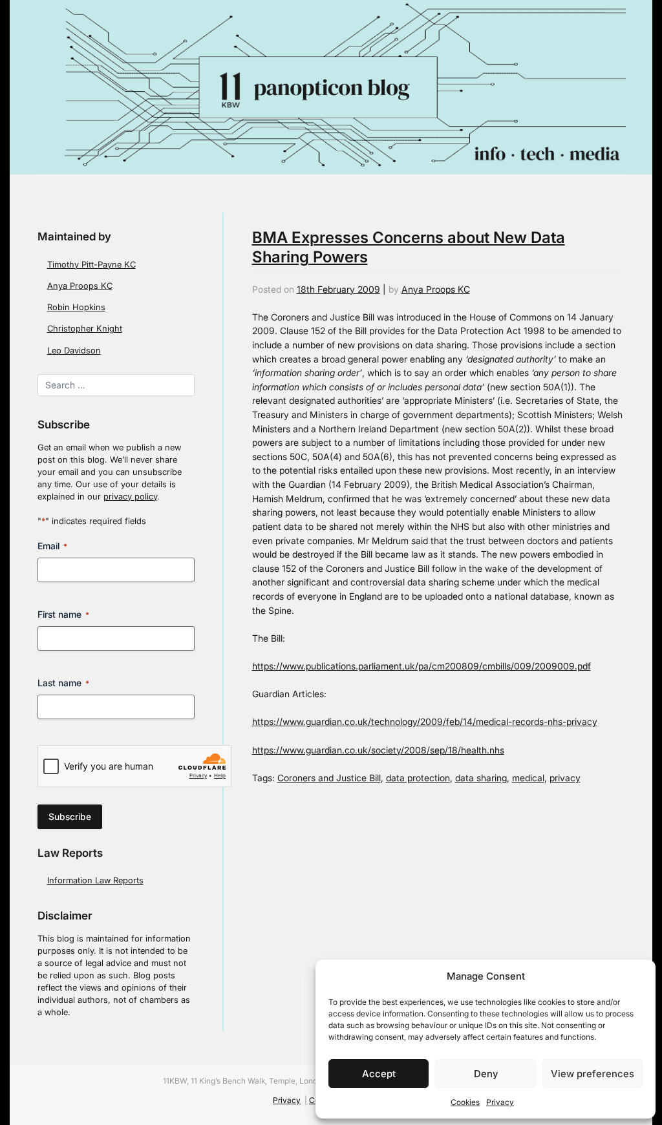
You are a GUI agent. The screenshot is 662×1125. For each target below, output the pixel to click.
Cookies (465, 1102)
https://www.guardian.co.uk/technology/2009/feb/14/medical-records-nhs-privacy (424, 721)
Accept (379, 1073)
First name (63, 614)
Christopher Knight (84, 328)
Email (52, 545)
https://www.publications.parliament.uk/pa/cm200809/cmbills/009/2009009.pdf (421, 665)
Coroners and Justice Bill (329, 777)
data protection (418, 777)
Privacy (500, 1102)
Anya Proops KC (79, 286)
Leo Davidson (74, 350)
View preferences (592, 1073)
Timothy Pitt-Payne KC (91, 264)
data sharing (481, 777)
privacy (565, 777)
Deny (486, 1073)
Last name (63, 682)
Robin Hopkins (76, 307)
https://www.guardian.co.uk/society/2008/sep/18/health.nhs (378, 749)
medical (528, 777)
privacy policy (130, 496)
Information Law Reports (95, 880)
